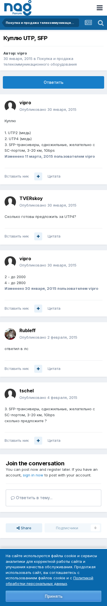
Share (25, 528)
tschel (26, 390)
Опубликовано (47, 109)
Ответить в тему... (34, 497)
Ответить (53, 82)
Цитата (54, 176)
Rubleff (27, 330)
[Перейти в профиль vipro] (10, 106)
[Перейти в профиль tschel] (10, 394)
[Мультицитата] (38, 176)
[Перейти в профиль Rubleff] (10, 334)
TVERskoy (31, 198)
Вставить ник (17, 176)
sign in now (33, 475)
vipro (22, 53)
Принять (53, 596)
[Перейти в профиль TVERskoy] (10, 202)
